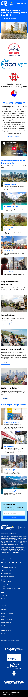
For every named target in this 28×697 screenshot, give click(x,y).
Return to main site (21, 3)
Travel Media (4, 625)
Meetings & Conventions (7, 613)
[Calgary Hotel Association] (14, 649)
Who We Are (4, 633)
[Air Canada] (14, 674)
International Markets (6, 622)
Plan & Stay (4, 605)
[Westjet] (14, 682)
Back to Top (22, 527)
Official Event (13, 136)
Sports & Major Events (6, 619)
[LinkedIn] (13, 562)
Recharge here (6, 398)
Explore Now (5, 362)
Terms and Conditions (15, 692)
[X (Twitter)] (5, 562)
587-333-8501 (7, 570)
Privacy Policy (5, 692)
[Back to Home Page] (7, 527)
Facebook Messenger (8, 576)
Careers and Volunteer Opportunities (10, 640)
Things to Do (4, 595)
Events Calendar (5, 602)
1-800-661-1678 (7, 573)
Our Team (3, 637)
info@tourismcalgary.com (9, 567)
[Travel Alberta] (14, 666)
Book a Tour (5, 324)
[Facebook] (2, 562)
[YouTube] (17, 562)
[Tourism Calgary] (7, 3)
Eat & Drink (4, 598)
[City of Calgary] (14, 657)
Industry (3, 616)
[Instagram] (9, 562)
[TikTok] (20, 562)
